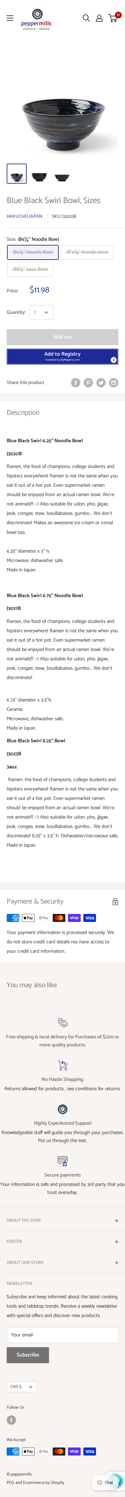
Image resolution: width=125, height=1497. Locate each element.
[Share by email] (113, 382)
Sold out (62, 337)
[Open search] (86, 18)
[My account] (99, 18)
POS (10, 1482)
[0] (113, 18)
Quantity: (16, 312)
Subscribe (28, 1355)
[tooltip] (114, 360)
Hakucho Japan (24, 216)
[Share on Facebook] (75, 382)
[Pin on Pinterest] (88, 382)
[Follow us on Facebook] (11, 1420)
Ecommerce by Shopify (43, 1482)
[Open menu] (10, 18)
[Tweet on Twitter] (101, 382)
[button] (62, 357)
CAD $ (16, 1386)
